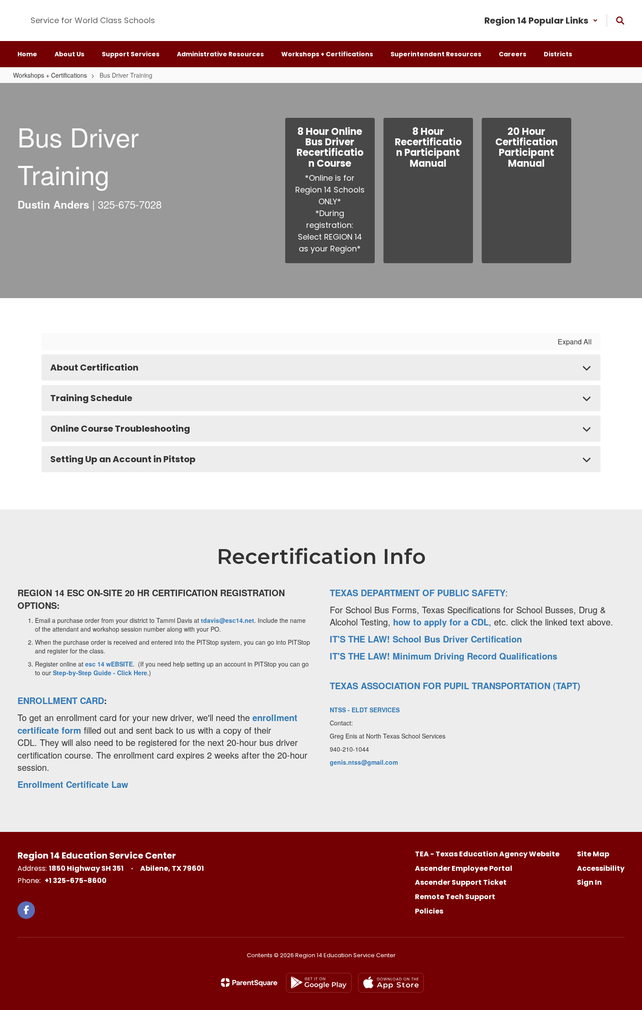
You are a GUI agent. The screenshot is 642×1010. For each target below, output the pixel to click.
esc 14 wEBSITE (109, 664)
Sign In (589, 882)
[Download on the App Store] (391, 983)
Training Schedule (91, 398)
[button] (541, 20)
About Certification (94, 367)
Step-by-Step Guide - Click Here (100, 672)
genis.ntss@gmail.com (364, 762)
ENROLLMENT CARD (60, 700)
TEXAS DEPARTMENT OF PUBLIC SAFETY (417, 592)
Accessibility (601, 868)
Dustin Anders (53, 204)
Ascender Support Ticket (461, 882)
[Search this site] (620, 20)
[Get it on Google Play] (319, 983)
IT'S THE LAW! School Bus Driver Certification (426, 638)
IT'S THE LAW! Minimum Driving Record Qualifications (443, 655)
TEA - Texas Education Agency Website (487, 854)
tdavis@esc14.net (227, 620)
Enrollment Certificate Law (72, 784)
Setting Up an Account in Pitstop (123, 459)
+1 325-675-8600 (76, 881)
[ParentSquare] (249, 982)
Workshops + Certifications (50, 75)
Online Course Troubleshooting (120, 429)
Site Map (593, 854)
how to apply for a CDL (441, 621)
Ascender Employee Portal (463, 868)
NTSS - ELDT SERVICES (365, 709)
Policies (429, 911)
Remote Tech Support (455, 897)
